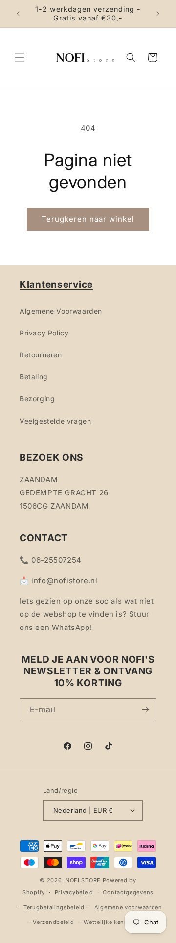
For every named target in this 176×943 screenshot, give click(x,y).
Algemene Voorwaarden (61, 311)
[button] (19, 57)
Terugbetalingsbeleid (54, 907)
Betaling (34, 377)
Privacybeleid (74, 892)
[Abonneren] (145, 709)
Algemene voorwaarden (128, 907)
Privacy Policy (44, 333)
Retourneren (41, 355)
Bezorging (37, 398)
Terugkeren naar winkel (88, 219)
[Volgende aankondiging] (158, 13)
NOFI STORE (83, 880)
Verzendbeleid (53, 922)
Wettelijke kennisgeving (118, 922)
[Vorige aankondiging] (18, 13)
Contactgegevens (128, 892)
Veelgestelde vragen (55, 421)
